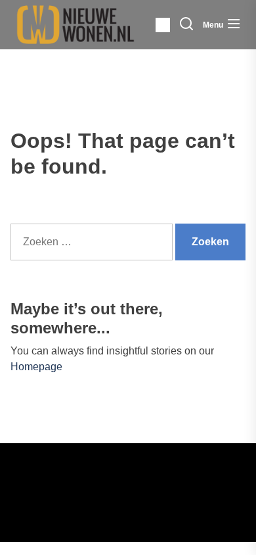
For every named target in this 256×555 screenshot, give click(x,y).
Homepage (36, 366)
